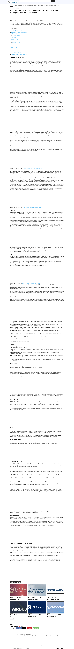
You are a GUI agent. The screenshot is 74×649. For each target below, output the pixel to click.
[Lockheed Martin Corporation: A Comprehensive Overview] (55, 590)
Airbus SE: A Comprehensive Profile (29, 129)
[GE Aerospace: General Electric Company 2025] (37, 607)
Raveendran (12, 622)
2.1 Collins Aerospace (16, 33)
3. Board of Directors (15, 39)
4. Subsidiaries (14, 40)
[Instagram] (17, 639)
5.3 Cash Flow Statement (17, 52)
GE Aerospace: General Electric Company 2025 (31, 246)
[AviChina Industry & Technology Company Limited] (18, 590)
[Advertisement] (37, 82)
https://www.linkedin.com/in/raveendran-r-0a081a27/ (24, 634)
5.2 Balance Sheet (15, 50)
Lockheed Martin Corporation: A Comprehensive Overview (33, 90)
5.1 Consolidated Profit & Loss (18, 49)
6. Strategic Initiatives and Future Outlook (19, 54)
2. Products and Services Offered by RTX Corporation (21, 32)
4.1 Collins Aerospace (16, 42)
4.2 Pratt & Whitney (16, 44)
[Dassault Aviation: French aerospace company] (37, 590)
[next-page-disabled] (13, 619)
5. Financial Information (15, 47)
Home (16, 5)
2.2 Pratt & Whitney (16, 35)
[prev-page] (11, 619)
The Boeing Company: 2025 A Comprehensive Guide (32, 168)
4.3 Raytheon (14, 45)
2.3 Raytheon (14, 37)
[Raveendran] (13, 636)
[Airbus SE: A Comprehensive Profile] (18, 607)
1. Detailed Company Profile (16, 30)
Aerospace (20, 5)
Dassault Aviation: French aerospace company (31, 283)
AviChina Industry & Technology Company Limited (31, 207)
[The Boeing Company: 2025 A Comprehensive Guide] (55, 607)
